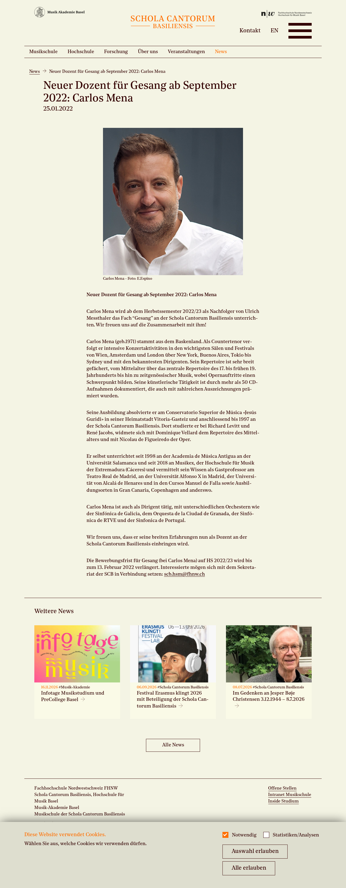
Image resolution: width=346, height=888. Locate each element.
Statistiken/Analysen (296, 835)
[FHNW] (265, 15)
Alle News (173, 745)
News (221, 51)
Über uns (148, 51)
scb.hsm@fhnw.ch (184, 574)
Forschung (116, 51)
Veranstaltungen (186, 51)
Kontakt (250, 30)
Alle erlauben (249, 868)
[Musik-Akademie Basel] (80, 13)
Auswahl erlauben (255, 851)
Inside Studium (283, 801)
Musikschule (43, 51)
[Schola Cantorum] (173, 22)
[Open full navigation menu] (300, 30)
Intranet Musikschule (289, 795)
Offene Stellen (282, 788)
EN (274, 30)
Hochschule (81, 51)
